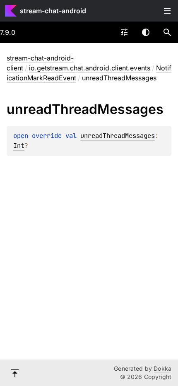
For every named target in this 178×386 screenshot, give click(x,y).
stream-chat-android (53, 11)
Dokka (162, 368)
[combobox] (124, 32)
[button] (167, 32)
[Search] (167, 32)
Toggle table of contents (167, 11)
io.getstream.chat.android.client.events (89, 68)
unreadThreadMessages (117, 135)
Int (18, 145)
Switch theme (145, 32)
